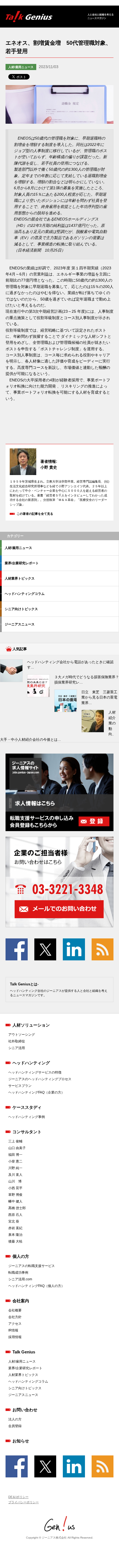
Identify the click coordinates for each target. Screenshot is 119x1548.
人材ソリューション (31, 1025)
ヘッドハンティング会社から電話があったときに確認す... (70, 665)
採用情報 (15, 1337)
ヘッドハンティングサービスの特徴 (34, 1072)
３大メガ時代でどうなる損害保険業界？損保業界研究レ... (86, 680)
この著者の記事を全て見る (35, 513)
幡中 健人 (15, 1201)
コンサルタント (27, 1131)
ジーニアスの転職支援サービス (31, 1266)
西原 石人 (15, 1215)
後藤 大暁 (15, 1241)
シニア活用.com (20, 1279)
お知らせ (20, 1440)
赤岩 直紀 (15, 1228)
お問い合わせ (24, 1409)
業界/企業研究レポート (22, 563)
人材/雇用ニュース (20, 67)
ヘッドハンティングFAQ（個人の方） (36, 1286)
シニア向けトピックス (21, 609)
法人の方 (15, 1419)
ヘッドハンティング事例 (26, 1117)
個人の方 (20, 1256)
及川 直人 (15, 1175)
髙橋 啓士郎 (17, 1208)
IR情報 (13, 1330)
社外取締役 (16, 1041)
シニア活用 (16, 1048)
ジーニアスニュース (20, 624)
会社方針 (15, 1317)
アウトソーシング (21, 1035)
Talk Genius (23, 1352)
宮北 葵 (13, 1221)
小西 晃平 (15, 1188)
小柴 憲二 (15, 1161)
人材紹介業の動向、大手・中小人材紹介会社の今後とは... (58, 726)
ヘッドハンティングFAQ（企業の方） (36, 1092)
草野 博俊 (15, 1195)
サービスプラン (20, 1086)
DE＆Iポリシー (18, 1497)
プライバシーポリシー (23, 1502)
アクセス (15, 1324)
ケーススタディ (27, 1107)
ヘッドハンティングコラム (25, 594)
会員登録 (15, 1426)
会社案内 (20, 1300)
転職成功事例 (18, 1272)
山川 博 (15, 1181)
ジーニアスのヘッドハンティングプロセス (39, 1079)
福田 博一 (15, 1155)
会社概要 (15, 1310)
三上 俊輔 (15, 1141)
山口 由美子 (17, 1148)
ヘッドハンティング (31, 1062)
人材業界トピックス (20, 578)
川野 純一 (15, 1168)
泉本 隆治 (15, 1235)
